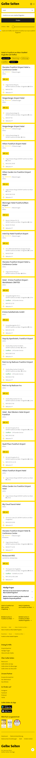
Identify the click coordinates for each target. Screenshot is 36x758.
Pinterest (4, 695)
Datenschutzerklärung (16, 736)
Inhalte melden (28, 739)
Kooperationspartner (7, 677)
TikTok (3, 697)
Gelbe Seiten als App (7, 664)
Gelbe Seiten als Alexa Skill (8, 668)
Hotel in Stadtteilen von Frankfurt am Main (25, 606)
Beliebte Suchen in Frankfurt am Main (6, 618)
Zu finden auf (6, 687)
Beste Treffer (6, 58)
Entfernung (25, 58)
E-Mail (6, 79)
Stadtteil (12, 62)
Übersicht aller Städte (7, 653)
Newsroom (4, 661)
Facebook (4, 693)
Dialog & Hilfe (6, 645)
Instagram (4, 690)
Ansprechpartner (6, 648)
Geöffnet (5, 62)
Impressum (4, 736)
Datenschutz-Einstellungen (9, 739)
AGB (20, 739)
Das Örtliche (4, 682)
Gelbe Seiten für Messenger (9, 666)
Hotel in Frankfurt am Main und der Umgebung (7, 607)
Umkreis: (5, 26)
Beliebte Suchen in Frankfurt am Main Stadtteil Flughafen (24, 618)
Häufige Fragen (5, 651)
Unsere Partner (6, 674)
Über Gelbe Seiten (7, 658)
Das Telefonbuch (6, 679)
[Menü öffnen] (34, 4)
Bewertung (15, 58)
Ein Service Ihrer (8, 751)
